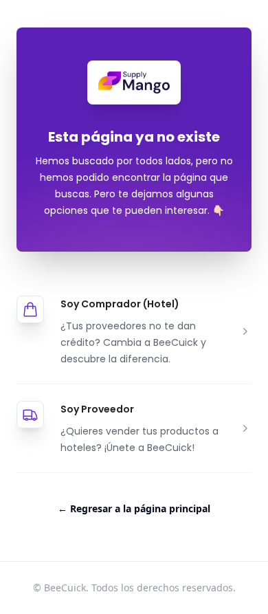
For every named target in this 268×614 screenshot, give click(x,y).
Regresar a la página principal (134, 508)
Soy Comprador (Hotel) (119, 304)
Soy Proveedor (97, 409)
